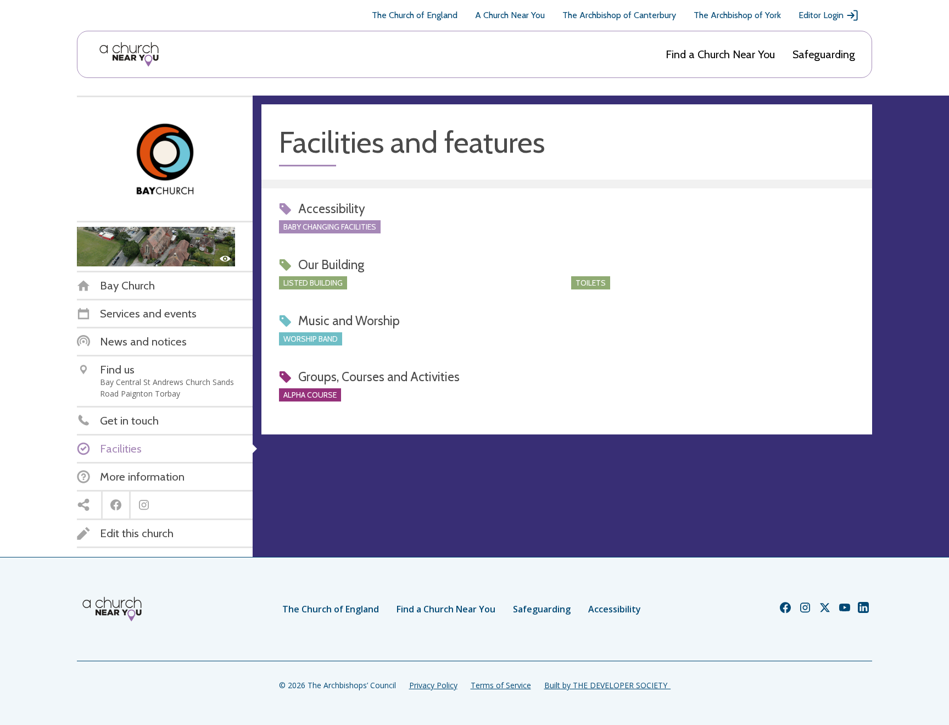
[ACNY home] (129, 54)
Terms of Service (501, 685)
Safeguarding (823, 54)
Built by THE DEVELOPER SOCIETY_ (607, 685)
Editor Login (821, 15)
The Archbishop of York (737, 15)
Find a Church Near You (720, 54)
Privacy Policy (433, 685)
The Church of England (414, 15)
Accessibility (614, 609)
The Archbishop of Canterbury (619, 15)
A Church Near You (510, 15)
